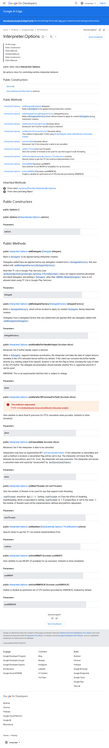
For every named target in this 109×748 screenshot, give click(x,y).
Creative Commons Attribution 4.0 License (75, 633)
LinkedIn (41, 669)
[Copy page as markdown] (51, 36)
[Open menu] (4, 3)
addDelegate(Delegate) (16, 321)
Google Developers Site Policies (70, 636)
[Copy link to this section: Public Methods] (24, 100)
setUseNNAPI (27, 164)
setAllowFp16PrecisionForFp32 (35, 131)
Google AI (7, 720)
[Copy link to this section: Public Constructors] (30, 80)
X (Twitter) (42, 673)
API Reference (42, 30)
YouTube (42, 677)
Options (9, 86)
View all (77, 686)
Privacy (14, 735)
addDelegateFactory (30, 114)
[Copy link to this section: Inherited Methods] (28, 182)
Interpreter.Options (12, 106)
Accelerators (8, 669)
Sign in (103, 3)
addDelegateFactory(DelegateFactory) (34, 265)
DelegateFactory (47, 114)
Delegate (37, 106)
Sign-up (61, 21)
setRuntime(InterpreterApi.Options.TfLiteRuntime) (31, 274)
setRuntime (27, 156)
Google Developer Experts (14, 665)
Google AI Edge (12, 11)
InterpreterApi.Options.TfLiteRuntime (48, 156)
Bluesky (41, 660)
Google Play (79, 682)
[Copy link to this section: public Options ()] (22, 209)
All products (8, 724)
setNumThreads (29, 149)
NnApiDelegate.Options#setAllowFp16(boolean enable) (45, 408)
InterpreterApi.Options (23, 91)
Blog (40, 656)
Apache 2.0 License (35, 636)
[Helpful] (100, 30)
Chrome (77, 660)
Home (5, 30)
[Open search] (76, 3)
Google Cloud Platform (12, 716)
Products (14, 30)
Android (77, 656)
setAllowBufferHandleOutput (34, 124)
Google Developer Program (14, 656)
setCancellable (28, 141)
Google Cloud (79, 677)
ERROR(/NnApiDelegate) (68, 277)
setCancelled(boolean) (53, 452)
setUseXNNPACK (29, 171)
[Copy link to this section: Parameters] (16, 224)
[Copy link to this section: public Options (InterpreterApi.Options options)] (52, 217)
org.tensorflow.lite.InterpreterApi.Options (37, 188)
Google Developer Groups (13, 660)
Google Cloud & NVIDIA (12, 673)
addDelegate (27, 106)
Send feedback (95, 37)
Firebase (77, 665)
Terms (6, 735)
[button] (29, 188)
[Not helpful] (104, 30)
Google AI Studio (81, 669)
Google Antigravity (81, 673)
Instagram (42, 665)
